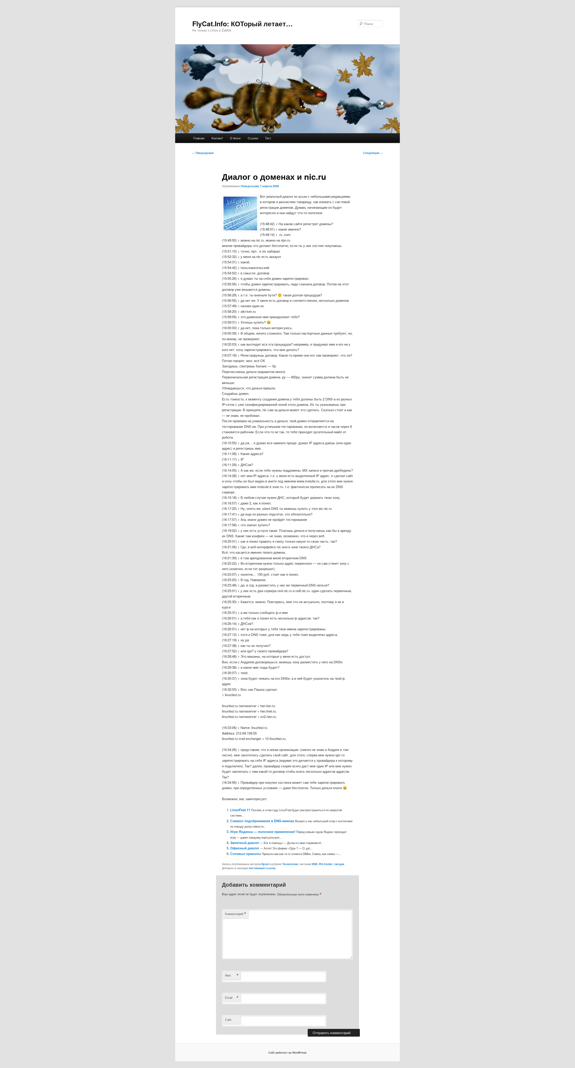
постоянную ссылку (262, 868)
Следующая (373, 153)
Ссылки (253, 138)
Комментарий (235, 913)
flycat (265, 864)
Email (232, 997)
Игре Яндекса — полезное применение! (262, 831)
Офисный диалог (244, 848)
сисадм (339, 864)
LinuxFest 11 (240, 809)
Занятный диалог (244, 842)
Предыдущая (203, 153)
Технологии (290, 864)
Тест (268, 138)
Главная (198, 138)
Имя (232, 975)
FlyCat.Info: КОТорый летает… (242, 23)
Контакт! (217, 138)
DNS (315, 864)
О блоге (235, 138)
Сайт (228, 1019)
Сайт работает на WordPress (287, 1052)
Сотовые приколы (245, 853)
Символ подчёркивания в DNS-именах (262, 820)
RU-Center (326, 864)
